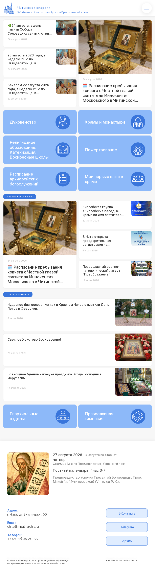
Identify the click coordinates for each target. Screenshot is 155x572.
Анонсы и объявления (19, 196)
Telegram (127, 527)
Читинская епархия (33, 8)
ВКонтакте (126, 513)
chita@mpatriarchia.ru (23, 526)
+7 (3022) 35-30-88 (22, 539)
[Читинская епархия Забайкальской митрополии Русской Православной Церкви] (9, 8)
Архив (127, 541)
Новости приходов (18, 294)
